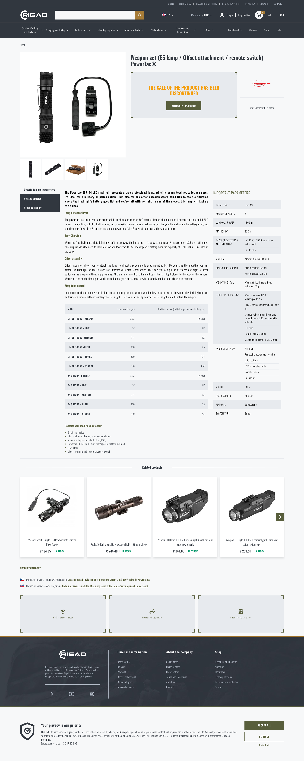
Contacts (278, 3)
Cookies (218, 687)
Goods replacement (126, 677)
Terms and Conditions (176, 677)
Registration (244, 15)
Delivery (121, 667)
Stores (171, 3)
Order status (185, 3)
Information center (231, 3)
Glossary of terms (223, 677)
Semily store (172, 662)
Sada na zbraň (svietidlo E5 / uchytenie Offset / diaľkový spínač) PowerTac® (105, 586)
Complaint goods (125, 682)
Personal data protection (227, 682)
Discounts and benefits (206, 3)
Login (230, 15)
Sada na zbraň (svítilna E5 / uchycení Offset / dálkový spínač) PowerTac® (108, 579)
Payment (121, 672)
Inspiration (250, 3)
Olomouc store (173, 667)
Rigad (22, 45)
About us (170, 682)
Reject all (264, 745)
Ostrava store (172, 672)
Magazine (264, 3)
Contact (170, 687)
